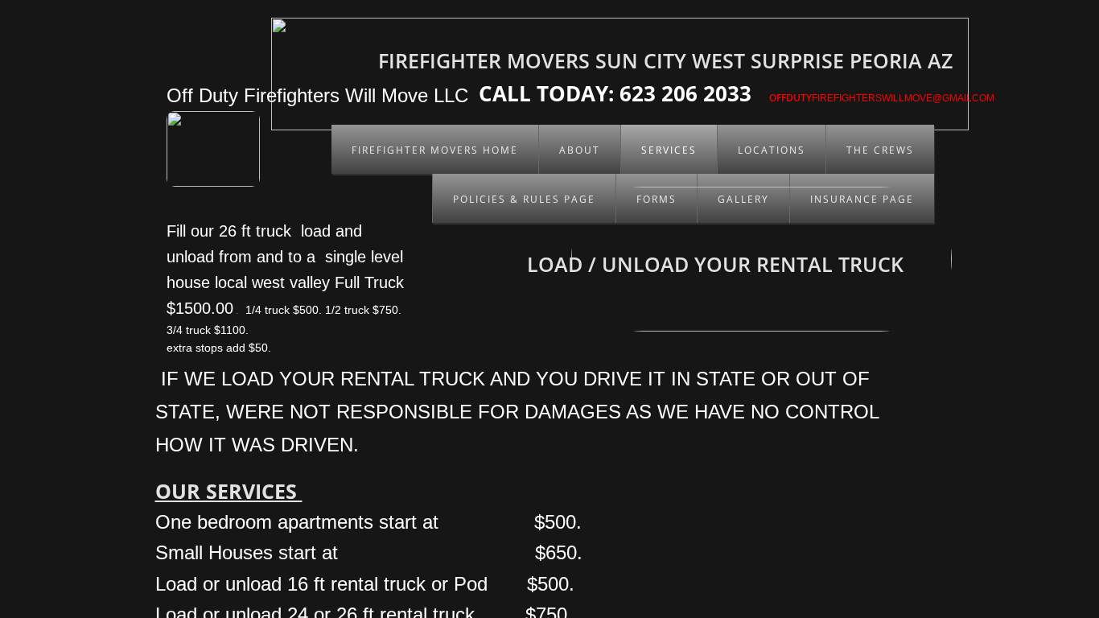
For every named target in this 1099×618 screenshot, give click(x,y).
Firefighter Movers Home (435, 150)
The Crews (880, 150)
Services (669, 150)
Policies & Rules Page (524, 199)
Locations (771, 150)
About (579, 150)
